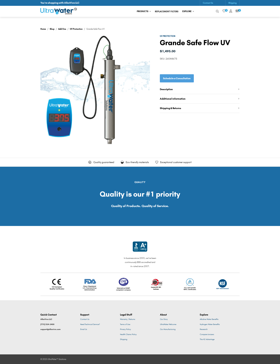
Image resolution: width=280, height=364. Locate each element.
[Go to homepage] (58, 11)
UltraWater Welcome (168, 324)
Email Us (83, 329)
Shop (52, 29)
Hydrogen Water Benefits (210, 324)
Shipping (232, 3)
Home (43, 29)
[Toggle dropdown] (150, 11)
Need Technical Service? (90, 324)
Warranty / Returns (127, 319)
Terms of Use (125, 324)
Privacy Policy (125, 329)
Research (204, 329)
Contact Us (208, 3)
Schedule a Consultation (177, 78)
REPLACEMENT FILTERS (166, 11)
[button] (200, 89)
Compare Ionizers (207, 334)
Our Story (164, 319)
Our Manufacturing (167, 329)
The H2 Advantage (207, 339)
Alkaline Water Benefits (209, 319)
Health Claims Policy (128, 334)
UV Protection (76, 29)
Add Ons (62, 29)
